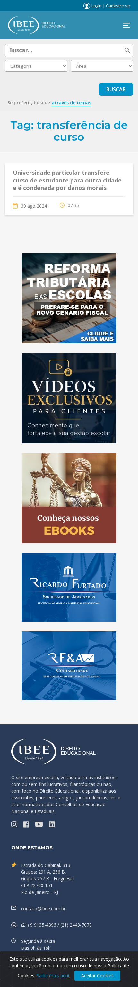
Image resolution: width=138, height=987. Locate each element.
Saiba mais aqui (53, 976)
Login (96, 6)
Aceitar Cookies (97, 976)
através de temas (71, 103)
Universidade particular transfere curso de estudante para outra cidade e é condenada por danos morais (67, 180)
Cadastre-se (118, 6)
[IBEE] (37, 24)
